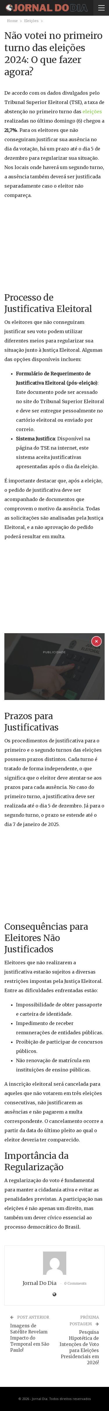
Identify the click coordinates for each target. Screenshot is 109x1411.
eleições (92, 111)
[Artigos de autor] (54, 1263)
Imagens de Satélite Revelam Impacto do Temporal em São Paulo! (29, 1338)
